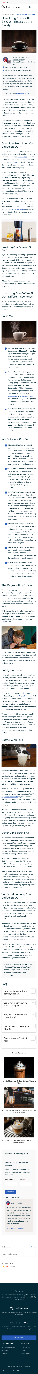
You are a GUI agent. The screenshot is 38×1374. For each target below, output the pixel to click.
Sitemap (23, 1350)
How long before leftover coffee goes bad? (15, 992)
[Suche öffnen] (26, 7)
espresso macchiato (10, 797)
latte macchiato (26, 396)
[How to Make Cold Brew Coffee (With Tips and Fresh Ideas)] (19, 1098)
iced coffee (22, 157)
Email (22, 1180)
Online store (19, 1337)
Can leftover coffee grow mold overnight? (15, 1004)
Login (34, 1247)
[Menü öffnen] (34, 7)
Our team (5, 1350)
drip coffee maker (26, 696)
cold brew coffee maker (15, 209)
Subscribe (10, 1192)
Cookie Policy (25, 1353)
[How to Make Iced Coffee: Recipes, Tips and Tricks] (19, 1068)
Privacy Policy (25, 1347)
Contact (4, 1353)
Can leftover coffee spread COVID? (16, 1027)
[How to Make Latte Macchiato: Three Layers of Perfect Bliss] (19, 1128)
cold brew (14, 162)
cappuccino (12, 396)
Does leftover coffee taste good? (16, 1039)
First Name (9, 1180)
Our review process (23, 93)
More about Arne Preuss (15, 1228)
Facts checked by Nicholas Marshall (18, 70)
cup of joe (25, 160)
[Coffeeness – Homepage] (11, 7)
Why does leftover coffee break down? (15, 1015)
